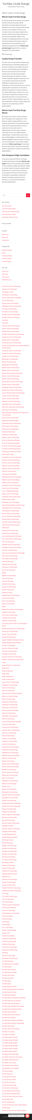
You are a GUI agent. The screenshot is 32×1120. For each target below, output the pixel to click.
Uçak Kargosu (6, 924)
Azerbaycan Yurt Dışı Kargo (10, 356)
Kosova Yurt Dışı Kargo (9, 713)
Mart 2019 (5, 237)
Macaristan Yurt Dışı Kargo (10, 750)
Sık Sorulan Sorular (8, 840)
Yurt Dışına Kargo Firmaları (10, 1040)
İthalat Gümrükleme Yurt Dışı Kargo (12, 609)
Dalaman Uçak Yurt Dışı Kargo (11, 401)
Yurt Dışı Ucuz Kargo (8, 1031)
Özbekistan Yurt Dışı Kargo (10, 798)
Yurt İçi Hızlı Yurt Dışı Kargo (10, 1088)
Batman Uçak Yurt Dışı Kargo (10, 367)
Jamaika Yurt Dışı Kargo (9, 618)
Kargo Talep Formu (8, 676)
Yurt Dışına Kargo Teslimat (10, 1048)
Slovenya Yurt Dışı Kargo (9, 854)
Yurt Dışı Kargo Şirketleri (9, 1012)
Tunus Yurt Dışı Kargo (8, 910)
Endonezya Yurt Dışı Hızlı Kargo (11, 451)
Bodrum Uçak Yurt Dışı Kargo (11, 376)
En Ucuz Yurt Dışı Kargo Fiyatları (11, 446)
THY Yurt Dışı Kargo (8, 899)
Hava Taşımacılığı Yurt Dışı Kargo (11, 536)
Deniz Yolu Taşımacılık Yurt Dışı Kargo (13, 407)
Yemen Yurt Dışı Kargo (8, 955)
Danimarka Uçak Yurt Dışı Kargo (11, 404)
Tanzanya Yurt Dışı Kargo (9, 879)
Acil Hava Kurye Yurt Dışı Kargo (11, 286)
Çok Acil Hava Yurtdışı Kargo (10, 211)
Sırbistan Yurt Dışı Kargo (9, 848)
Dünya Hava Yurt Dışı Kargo (10, 429)
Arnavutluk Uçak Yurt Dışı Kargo (11, 343)
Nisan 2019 (5, 234)
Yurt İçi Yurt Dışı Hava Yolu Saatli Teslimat (14, 1105)
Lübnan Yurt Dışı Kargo (9, 744)
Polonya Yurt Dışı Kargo (9, 809)
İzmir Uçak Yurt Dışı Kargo (9, 615)
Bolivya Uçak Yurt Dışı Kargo (10, 379)
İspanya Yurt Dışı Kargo (9, 587)
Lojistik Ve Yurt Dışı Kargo (9, 741)
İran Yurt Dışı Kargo (7, 581)
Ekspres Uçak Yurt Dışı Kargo (10, 437)
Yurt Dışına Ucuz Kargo (9, 1062)
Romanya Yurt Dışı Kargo (9, 817)
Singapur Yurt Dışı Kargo (9, 845)
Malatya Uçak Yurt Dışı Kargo (10, 755)
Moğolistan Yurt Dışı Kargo (10, 781)
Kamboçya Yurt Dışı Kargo (10, 631)
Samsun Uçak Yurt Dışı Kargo (11, 823)
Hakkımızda (5, 527)
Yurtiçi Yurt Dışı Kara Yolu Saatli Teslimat (14, 1110)
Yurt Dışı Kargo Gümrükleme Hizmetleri (14, 998)
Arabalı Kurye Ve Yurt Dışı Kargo (11, 337)
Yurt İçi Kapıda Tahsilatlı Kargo (11, 1093)
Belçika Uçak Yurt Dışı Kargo (10, 370)
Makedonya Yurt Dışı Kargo (10, 752)
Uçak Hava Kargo (7, 916)
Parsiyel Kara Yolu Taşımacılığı (11, 806)
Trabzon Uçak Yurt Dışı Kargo (11, 905)
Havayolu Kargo (7, 256)
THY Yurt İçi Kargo (7, 902)
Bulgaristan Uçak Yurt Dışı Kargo (11, 387)
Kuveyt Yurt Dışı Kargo (8, 724)
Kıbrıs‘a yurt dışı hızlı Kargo (10, 696)
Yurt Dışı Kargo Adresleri (9, 986)
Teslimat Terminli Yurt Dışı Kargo (11, 891)
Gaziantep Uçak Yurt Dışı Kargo (11, 496)
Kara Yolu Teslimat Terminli (10, 648)
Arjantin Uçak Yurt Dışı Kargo (10, 340)
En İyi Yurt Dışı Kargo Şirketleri (11, 443)
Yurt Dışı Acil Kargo (7, 961)
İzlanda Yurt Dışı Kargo (8, 612)
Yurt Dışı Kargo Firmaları (9, 992)
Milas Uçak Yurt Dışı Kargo (10, 775)
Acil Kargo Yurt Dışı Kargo (9, 295)
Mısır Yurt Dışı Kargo (8, 778)
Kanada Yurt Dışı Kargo (9, 637)
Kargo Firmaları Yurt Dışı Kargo (11, 665)
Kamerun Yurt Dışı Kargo (9, 634)
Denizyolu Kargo (7, 250)
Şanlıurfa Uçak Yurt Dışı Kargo (11, 829)
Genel (3, 253)
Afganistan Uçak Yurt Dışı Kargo (11, 306)
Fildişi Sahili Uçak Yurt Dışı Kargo (11, 477)
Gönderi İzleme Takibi (8, 499)
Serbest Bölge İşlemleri (9, 834)
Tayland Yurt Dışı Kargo (9, 882)
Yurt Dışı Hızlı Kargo (8, 978)
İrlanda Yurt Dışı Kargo (8, 584)
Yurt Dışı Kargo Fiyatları (9, 995)
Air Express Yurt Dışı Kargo (10, 312)
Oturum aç (5, 271)
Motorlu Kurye (6, 786)
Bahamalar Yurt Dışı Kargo (10, 359)
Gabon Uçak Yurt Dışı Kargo (10, 494)
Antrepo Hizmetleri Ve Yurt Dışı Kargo (13, 334)
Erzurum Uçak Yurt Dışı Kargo (11, 463)
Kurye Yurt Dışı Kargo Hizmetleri (11, 721)
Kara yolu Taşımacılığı (8, 645)
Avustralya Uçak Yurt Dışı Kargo (11, 350)
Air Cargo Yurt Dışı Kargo (9, 309)
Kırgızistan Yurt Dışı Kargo (9, 702)
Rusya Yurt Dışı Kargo (8, 820)
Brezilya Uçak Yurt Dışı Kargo (10, 384)
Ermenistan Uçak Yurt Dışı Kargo (11, 457)
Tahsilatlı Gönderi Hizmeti (9, 874)
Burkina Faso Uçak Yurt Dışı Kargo (12, 390)
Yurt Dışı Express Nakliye (9, 972)
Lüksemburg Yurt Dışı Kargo (10, 747)
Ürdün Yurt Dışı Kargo (8, 944)
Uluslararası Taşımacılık (9, 938)
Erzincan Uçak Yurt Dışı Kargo (11, 460)
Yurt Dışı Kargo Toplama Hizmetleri (12, 1020)
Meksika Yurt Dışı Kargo (9, 769)
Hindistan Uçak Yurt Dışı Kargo (11, 544)
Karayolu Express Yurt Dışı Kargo (12, 657)
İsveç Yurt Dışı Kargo (8, 598)
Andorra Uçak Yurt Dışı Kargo (11, 326)
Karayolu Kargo (6, 258)
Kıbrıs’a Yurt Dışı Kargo (8, 699)
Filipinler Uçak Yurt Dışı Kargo (10, 480)
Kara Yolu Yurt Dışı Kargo (9, 651)
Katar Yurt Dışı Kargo (8, 679)
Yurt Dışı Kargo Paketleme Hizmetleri (13, 1006)
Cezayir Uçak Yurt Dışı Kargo (10, 396)
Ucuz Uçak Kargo (7, 927)
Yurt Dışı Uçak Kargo (8, 1026)
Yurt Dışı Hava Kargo (8, 975)
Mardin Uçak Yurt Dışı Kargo (10, 766)
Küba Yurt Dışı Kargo (8, 719)
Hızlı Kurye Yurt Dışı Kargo (9, 556)
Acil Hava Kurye (7, 206)
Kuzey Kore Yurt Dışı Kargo (10, 727)
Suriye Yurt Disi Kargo (8, 868)
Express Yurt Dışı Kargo (9, 471)
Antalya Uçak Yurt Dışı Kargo (10, 331)
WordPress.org (6, 280)
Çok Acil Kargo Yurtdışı (9, 214)
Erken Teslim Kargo (8, 454)
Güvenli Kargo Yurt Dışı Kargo (11, 525)
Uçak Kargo (5, 921)
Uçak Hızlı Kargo (7, 919)
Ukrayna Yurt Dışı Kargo (9, 930)
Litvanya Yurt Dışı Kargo (9, 738)
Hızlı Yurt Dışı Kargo (8, 561)
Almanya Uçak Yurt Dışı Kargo (11, 314)
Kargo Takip (5, 673)
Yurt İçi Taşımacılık (7, 1099)
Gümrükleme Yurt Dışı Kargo (10, 511)
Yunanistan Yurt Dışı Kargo (10, 958)
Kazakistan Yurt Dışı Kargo (9, 685)
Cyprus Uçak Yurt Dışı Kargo (10, 398)
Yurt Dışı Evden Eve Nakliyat (10, 964)
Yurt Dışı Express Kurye (9, 969)
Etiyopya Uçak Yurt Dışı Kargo (11, 468)
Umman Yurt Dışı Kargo (9, 941)
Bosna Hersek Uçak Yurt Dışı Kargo (12, 381)
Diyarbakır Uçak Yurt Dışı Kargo (11, 423)
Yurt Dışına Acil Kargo (8, 1034)
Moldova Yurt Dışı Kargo (9, 783)
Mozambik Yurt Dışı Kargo (9, 792)
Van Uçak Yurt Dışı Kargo (9, 947)
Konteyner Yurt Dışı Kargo (9, 707)
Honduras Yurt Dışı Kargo (9, 567)
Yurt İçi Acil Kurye (7, 1074)
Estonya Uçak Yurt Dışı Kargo (10, 465)
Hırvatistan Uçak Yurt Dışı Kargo (11, 547)
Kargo (4, 662)
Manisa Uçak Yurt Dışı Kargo (10, 764)
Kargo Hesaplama (7, 671)
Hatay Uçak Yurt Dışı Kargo (10, 530)
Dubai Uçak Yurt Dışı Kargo (10, 426)
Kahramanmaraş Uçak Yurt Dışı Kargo (13, 628)
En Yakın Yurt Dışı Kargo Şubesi (11, 449)
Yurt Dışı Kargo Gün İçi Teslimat (11, 1000)
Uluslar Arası (6, 933)
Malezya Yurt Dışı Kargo (9, 758)
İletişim (4, 573)
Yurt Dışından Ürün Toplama (10, 1068)
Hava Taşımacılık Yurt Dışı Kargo (11, 539)
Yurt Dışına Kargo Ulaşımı (9, 1051)
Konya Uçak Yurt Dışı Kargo (10, 710)
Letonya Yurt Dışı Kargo (9, 733)
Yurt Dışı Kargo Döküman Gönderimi (13, 989)
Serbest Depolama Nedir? (10, 837)
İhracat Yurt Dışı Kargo (8, 570)
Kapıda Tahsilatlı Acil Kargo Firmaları (13, 640)
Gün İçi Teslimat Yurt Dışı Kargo (11, 516)
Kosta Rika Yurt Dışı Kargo (9, 716)
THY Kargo (5, 893)
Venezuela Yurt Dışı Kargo (9, 950)
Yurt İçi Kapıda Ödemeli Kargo (11, 1091)
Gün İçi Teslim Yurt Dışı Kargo (10, 513)
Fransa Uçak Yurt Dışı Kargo (10, 488)
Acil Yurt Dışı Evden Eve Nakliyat (11, 297)
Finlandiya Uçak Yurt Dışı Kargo (11, 485)
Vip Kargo (5, 952)
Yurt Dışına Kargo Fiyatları (9, 1043)
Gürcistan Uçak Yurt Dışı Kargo (11, 522)
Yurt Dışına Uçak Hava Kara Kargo (12, 1057)
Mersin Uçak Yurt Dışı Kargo (10, 772)
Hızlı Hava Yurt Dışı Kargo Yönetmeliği (13, 553)
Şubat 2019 (5, 240)
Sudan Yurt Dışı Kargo (8, 865)
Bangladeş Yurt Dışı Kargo (10, 365)
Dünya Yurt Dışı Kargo (8, 432)
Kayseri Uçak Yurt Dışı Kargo (10, 682)
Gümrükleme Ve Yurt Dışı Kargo (11, 508)
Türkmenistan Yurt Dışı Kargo (10, 913)
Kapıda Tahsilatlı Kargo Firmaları (11, 643)
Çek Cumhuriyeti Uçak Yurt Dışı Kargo (13, 393)
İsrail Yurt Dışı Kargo (8, 589)
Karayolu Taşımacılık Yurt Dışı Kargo (12, 659)
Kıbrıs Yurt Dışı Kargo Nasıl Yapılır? (12, 693)
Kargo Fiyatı (5, 668)
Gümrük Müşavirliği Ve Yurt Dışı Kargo (13, 505)
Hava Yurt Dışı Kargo (8, 542)
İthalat (4, 606)
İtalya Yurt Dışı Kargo (8, 604)
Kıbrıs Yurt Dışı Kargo (8, 690)
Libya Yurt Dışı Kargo (8, 735)
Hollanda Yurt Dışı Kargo (9, 564)
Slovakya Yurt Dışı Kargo (9, 851)
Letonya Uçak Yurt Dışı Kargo (10, 730)
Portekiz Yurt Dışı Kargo (9, 812)
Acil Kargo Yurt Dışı (7, 292)
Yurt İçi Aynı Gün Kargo (9, 1077)
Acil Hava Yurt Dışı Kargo (9, 289)
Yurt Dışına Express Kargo (9, 1037)
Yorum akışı (5, 277)
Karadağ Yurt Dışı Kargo (9, 654)
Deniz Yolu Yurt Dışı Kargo (9, 410)
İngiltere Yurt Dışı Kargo (9, 575)
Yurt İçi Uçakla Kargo (8, 1102)
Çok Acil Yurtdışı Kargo (9, 208)
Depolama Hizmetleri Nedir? (10, 420)
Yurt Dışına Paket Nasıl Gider (10, 1054)
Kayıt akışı (5, 274)
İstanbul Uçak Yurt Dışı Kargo (10, 595)
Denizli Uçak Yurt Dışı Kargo (10, 418)
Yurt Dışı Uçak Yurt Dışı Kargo (10, 1029)
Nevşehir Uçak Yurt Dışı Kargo (11, 795)
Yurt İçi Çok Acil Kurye (8, 1082)
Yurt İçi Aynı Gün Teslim (9, 1079)
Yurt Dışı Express (7, 967)
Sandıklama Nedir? (7, 826)
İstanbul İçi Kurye (7, 592)
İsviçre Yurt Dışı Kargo (8, 601)
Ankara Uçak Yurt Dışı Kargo (10, 328)
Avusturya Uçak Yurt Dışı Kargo (11, 353)
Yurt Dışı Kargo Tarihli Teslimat (11, 1014)
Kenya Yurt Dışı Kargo (8, 688)
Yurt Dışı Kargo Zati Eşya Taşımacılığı (13, 1023)
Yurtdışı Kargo (6, 1108)
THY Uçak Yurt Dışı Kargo (9, 896)
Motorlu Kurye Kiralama (9, 789)
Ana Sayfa (5, 320)
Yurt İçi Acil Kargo (7, 1071)
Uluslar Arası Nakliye (8, 936)
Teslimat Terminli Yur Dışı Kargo (11, 888)
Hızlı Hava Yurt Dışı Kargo (9, 550)
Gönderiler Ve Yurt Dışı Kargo (10, 502)
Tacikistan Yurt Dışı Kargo (9, 871)
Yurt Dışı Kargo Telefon (9, 1017)
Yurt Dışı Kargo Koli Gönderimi (11, 1003)
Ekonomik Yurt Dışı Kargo (9, 435)
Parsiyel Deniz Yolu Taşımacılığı (11, 803)
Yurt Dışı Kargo (6, 261)
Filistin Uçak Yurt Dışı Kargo (10, 482)
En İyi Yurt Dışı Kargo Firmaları (11, 440)
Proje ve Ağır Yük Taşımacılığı (10, 814)
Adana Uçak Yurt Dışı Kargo (10, 303)
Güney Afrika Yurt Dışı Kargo (10, 519)
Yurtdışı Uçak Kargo (16, 3)
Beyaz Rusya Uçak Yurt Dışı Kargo (12, 373)
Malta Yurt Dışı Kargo (8, 761)
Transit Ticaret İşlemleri (9, 907)
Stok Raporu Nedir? (8, 862)
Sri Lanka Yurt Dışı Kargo (9, 860)
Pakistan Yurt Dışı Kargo (9, 800)
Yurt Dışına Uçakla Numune (10, 1060)
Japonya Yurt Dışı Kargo (9, 620)
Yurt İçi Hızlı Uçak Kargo (9, 1085)
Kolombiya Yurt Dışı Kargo (10, 704)
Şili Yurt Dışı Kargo (7, 843)
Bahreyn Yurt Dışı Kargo (9, 362)
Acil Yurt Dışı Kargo (7, 300)
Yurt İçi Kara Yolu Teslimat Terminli (12, 1096)
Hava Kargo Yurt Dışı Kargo (10, 533)
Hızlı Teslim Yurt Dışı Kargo (10, 558)
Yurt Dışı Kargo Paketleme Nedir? (12, 1009)
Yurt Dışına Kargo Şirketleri (10, 1046)
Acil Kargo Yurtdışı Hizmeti (10, 217)
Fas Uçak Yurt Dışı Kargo (9, 474)
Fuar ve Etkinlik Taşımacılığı (10, 491)
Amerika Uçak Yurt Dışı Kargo (11, 317)
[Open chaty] (27, 1116)
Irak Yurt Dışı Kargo (7, 578)
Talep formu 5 (6, 876)
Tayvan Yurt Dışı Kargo (8, 885)
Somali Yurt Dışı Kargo (8, 857)
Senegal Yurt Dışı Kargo (9, 831)
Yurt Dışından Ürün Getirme (10, 1065)
